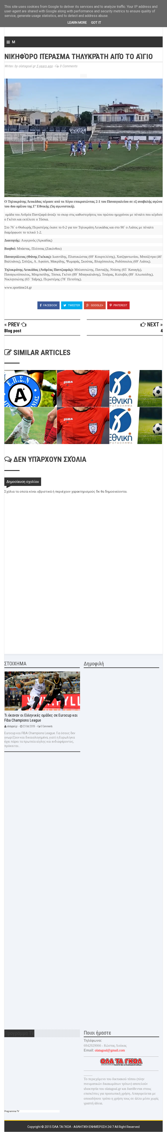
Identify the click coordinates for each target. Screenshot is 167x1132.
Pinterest (120, 305)
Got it (96, 23)
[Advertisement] (37, 618)
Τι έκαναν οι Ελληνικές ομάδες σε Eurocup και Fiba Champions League (41, 717)
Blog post (12, 330)
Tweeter (73, 305)
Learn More (77, 23)
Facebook (50, 305)
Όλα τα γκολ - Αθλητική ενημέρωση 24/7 (83, 1127)
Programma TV (11, 1111)
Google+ (96, 305)
